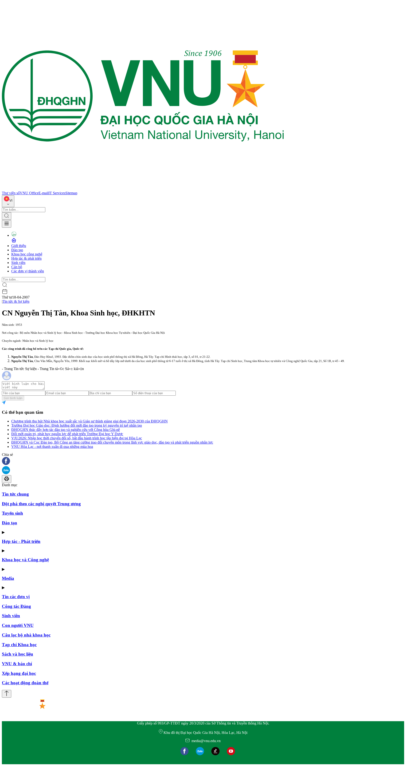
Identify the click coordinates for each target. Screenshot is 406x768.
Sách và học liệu (17, 654)
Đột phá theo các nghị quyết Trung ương (41, 503)
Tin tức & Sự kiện (16, 301)
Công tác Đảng (16, 606)
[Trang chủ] (143, 189)
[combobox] (8, 201)
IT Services (56, 193)
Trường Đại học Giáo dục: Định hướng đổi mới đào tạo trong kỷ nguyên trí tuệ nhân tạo (76, 425)
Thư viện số (11, 193)
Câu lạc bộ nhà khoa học (26, 635)
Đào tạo (17, 250)
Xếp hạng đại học (19, 673)
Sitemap (71, 193)
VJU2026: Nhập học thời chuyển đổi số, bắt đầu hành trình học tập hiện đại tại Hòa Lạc (76, 438)
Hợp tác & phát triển (26, 258)
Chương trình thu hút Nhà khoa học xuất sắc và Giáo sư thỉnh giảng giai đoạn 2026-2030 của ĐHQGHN (89, 421)
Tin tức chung (15, 494)
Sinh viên (18, 263)
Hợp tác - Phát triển (21, 541)
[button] (203, 461)
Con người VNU (18, 625)
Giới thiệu (18, 246)
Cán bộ (16, 267)
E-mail (43, 193)
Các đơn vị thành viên (27, 271)
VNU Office (29, 193)
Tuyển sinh (12, 513)
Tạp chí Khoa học (19, 644)
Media (8, 578)
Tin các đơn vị (16, 596)
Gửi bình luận (13, 398)
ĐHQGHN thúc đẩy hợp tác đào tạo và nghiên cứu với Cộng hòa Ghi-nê (65, 430)
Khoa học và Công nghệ (25, 559)
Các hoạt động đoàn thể (25, 682)
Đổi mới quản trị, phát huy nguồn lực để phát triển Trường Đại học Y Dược (67, 434)
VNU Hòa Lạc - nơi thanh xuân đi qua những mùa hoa (52, 447)
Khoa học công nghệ (26, 254)
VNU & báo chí (17, 663)
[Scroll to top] (6, 694)
